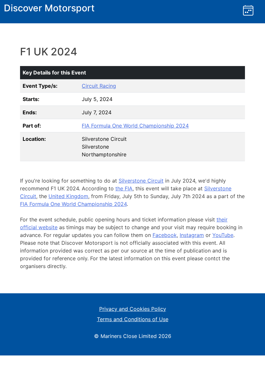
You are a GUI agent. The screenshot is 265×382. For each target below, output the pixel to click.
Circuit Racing (99, 86)
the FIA (123, 188)
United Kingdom (68, 196)
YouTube (222, 235)
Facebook (165, 235)
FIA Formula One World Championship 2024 (135, 125)
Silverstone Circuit (141, 180)
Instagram (192, 235)
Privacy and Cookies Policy (132, 309)
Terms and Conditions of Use (132, 319)
